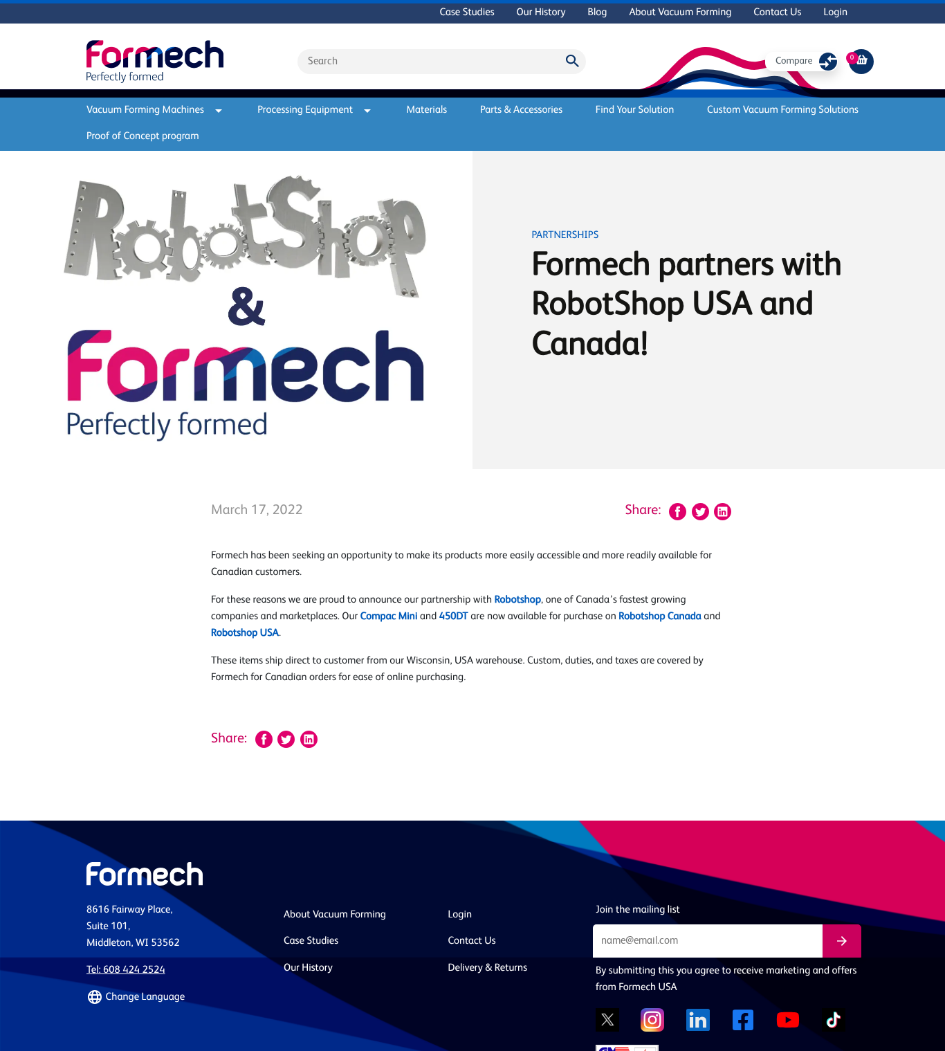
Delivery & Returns (488, 968)
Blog (597, 13)
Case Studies (466, 13)
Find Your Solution (635, 110)
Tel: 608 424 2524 (125, 970)
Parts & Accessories (521, 110)
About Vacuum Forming (680, 13)
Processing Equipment (305, 110)
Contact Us (777, 13)
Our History (541, 13)
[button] (176, 997)
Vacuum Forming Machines (145, 110)
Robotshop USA (245, 633)
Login (835, 13)
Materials (426, 110)
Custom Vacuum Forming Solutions (783, 110)
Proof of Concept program (142, 136)
